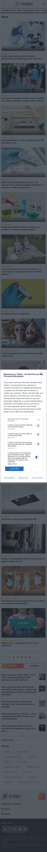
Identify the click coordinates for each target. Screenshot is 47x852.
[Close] (42, 374)
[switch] (37, 425)
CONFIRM (14, 469)
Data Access (23, 478)
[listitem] (23, 420)
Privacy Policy (37, 478)
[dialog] (23, 426)
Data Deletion (9, 478)
